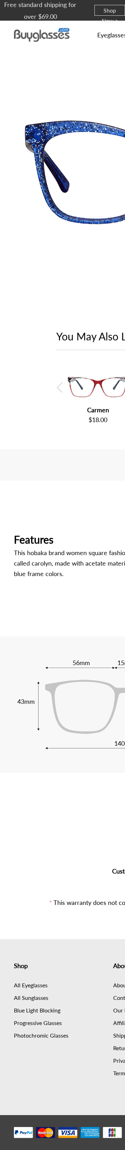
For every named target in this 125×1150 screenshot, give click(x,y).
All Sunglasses (31, 997)
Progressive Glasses (38, 1022)
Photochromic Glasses (41, 1035)
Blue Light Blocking (37, 1010)
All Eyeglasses (31, 985)
